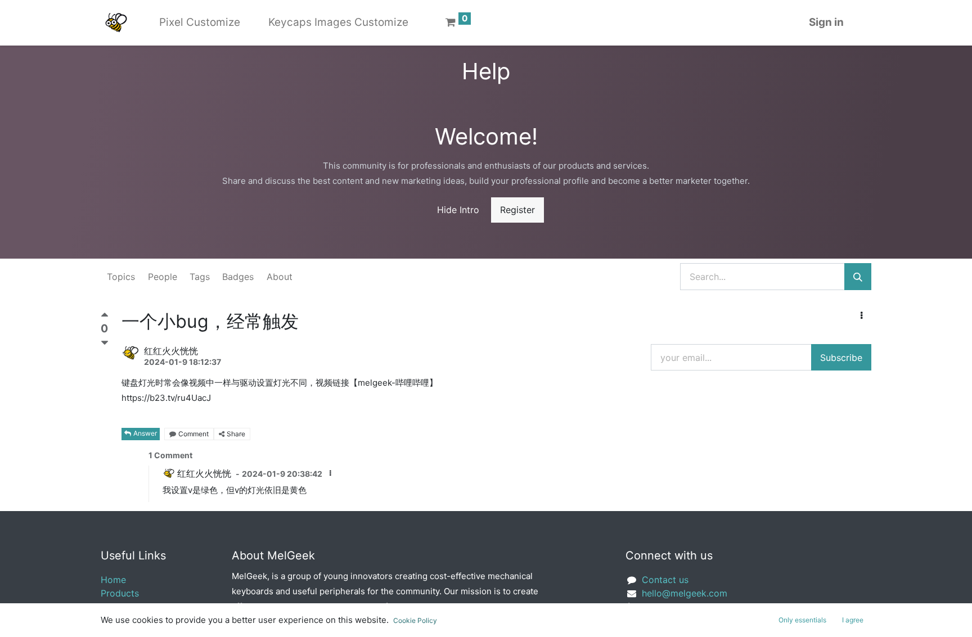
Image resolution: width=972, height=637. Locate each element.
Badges (238, 276)
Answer (145, 433)
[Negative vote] (104, 343)
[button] (861, 315)
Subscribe (841, 357)
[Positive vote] (104, 317)
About (279, 276)
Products (120, 593)
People (162, 276)
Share (236, 434)
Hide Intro (458, 209)
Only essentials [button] (802, 620)
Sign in (826, 22)
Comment (193, 434)
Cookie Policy (415, 620)
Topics (121, 276)
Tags (200, 276)
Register (517, 209)
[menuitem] (199, 23)
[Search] (857, 276)
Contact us (665, 579)
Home (113, 579)
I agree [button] (852, 620)
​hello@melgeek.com (684, 593)
